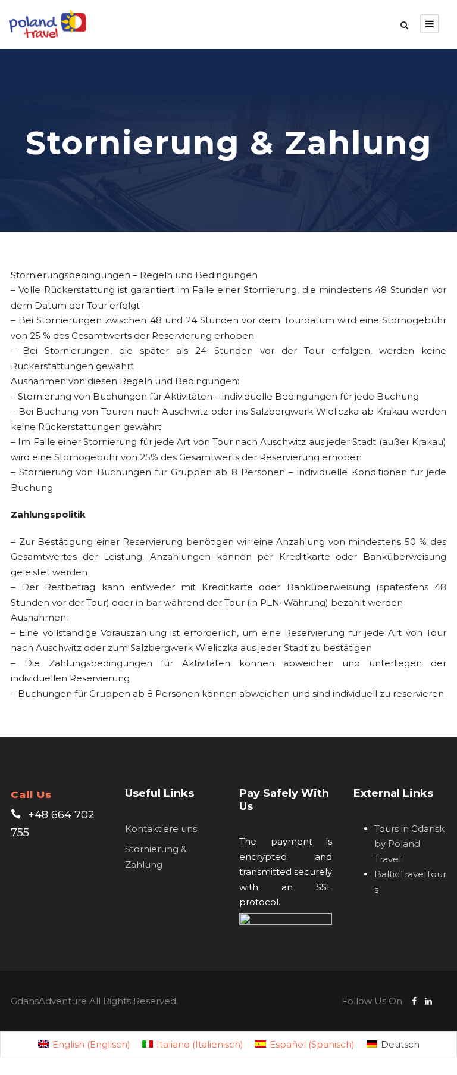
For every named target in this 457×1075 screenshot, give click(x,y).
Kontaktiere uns (161, 828)
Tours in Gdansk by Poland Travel (409, 844)
